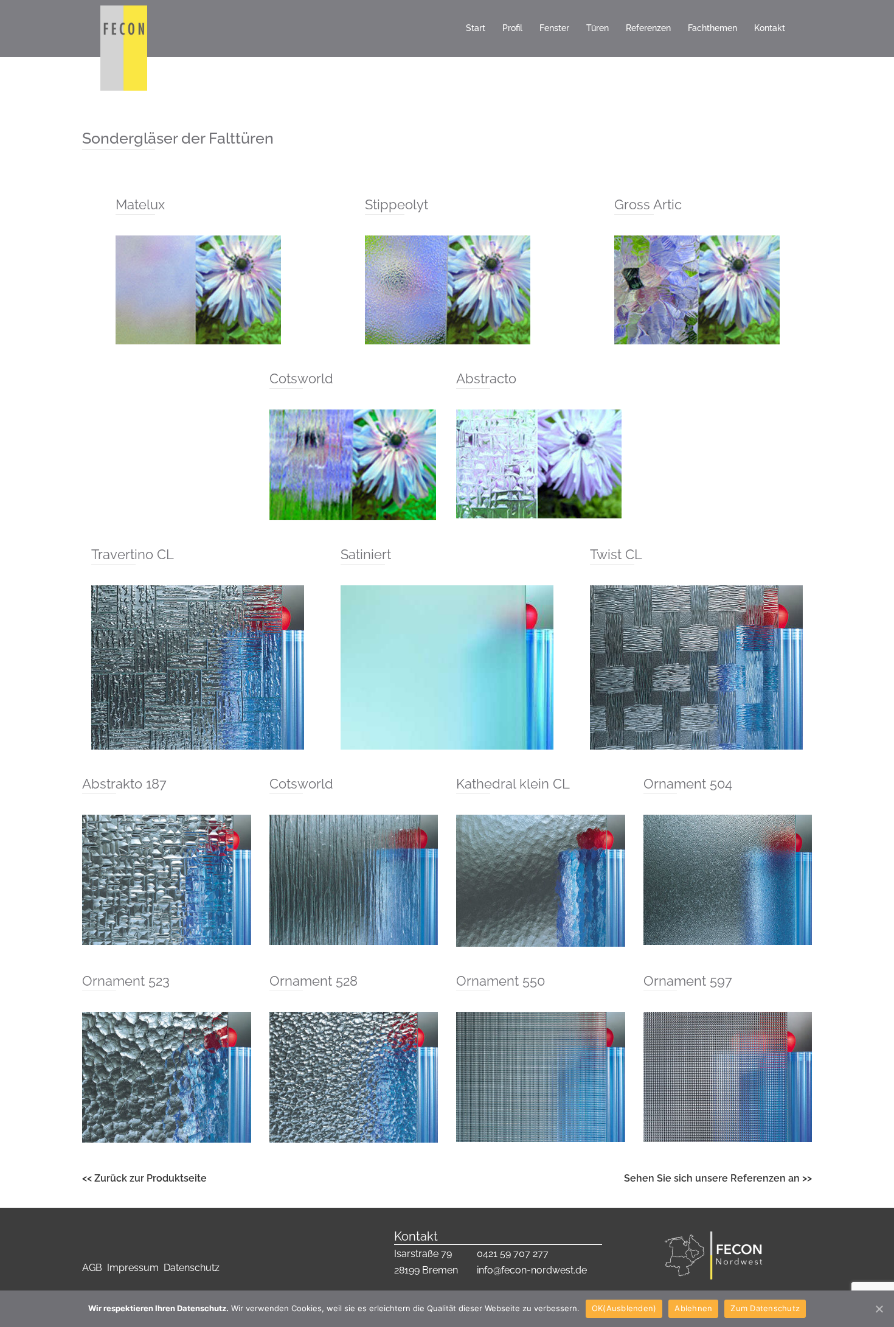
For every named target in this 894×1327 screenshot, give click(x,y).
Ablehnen (693, 1308)
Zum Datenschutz (765, 1308)
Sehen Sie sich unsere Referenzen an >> (718, 1178)
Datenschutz (192, 1267)
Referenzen (648, 28)
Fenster (554, 28)
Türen (597, 28)
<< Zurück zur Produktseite (144, 1178)
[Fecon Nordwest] (123, 27)
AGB (93, 1267)
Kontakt (769, 28)
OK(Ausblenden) (624, 1308)
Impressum (135, 1267)
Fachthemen (712, 28)
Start (475, 28)
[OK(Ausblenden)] (879, 1309)
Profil (512, 28)
